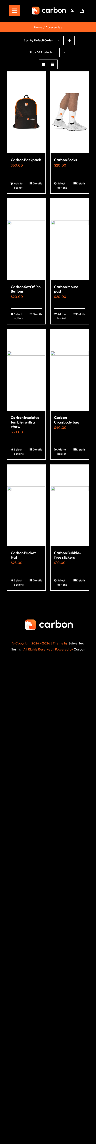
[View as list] (52, 64)
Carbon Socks (65, 159)
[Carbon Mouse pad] (70, 239)
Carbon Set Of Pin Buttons (26, 289)
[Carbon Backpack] (26, 112)
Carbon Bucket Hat (23, 555)
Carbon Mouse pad (66, 289)
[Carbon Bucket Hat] (26, 505)
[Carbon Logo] (49, 8)
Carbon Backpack (26, 159)
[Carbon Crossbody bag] (70, 370)
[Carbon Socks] (70, 112)
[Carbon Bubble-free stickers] (70, 505)
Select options (62, 185)
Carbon (79, 649)
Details (37, 183)
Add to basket (18, 185)
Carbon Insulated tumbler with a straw (25, 422)
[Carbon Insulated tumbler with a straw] (26, 370)
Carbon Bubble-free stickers (67, 555)
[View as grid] (43, 64)
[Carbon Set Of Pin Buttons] (26, 239)
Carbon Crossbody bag (66, 419)
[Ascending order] (69, 40)
